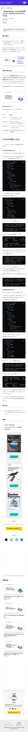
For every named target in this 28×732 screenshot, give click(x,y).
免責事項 (19, 723)
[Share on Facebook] (22, 539)
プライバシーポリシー (9, 725)
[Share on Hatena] (16, 539)
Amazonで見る (14, 456)
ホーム (9, 723)
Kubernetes (9, 8)
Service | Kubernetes (10, 425)
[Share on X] (6, 539)
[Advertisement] (14, 560)
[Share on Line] (11, 539)
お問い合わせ (19, 725)
